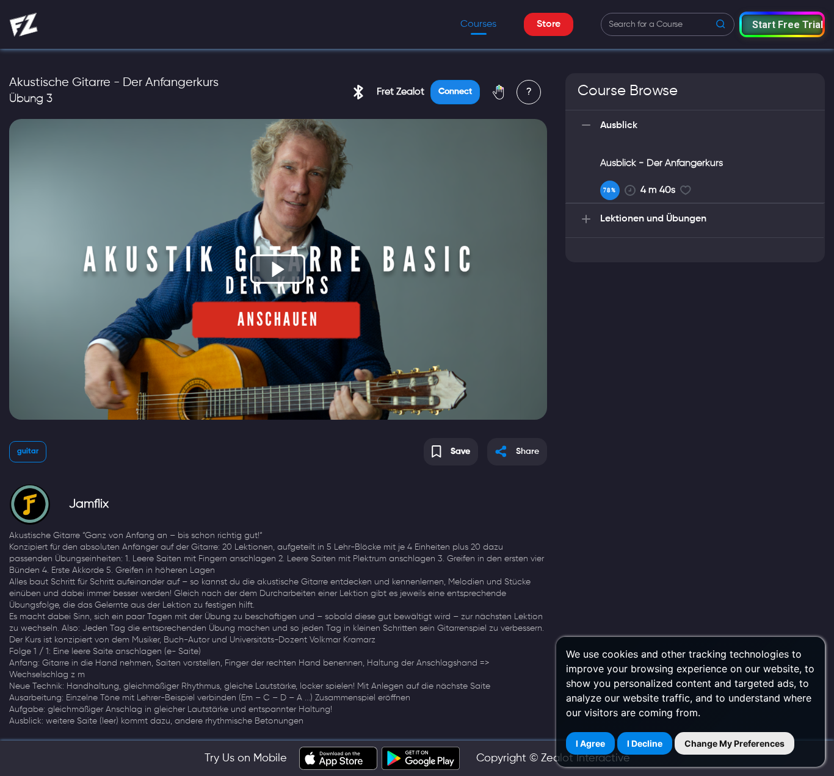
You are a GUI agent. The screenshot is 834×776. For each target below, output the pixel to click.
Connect (455, 91)
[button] (782, 24)
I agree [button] (590, 743)
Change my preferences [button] (734, 743)
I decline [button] (644, 743)
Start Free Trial (787, 25)
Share (527, 451)
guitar (27, 451)
